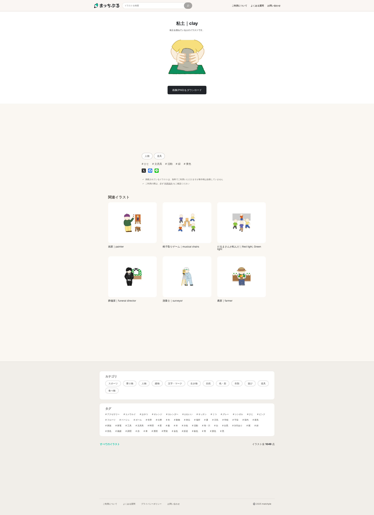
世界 (150, 420)
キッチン (202, 414)
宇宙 (236, 420)
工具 (129, 425)
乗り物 (129, 383)
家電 (119, 425)
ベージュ (125, 420)
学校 (226, 420)
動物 (178, 420)
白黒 (226, 425)
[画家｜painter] (132, 222)
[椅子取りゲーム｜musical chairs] (187, 222)
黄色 (188, 163)
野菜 (166, 431)
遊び (250, 383)
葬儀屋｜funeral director (122, 301)
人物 (147, 156)
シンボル (239, 414)
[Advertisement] (164, 127)
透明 (156, 431)
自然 (208, 383)
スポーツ (113, 383)
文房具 (158, 163)
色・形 (222, 383)
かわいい (188, 414)
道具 (159, 156)
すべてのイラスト (110, 444)
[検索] (188, 5)
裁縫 (119, 431)
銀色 (196, 431)
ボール (139, 420)
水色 (186, 425)
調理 (129, 431)
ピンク (262, 414)
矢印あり (238, 425)
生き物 (194, 383)
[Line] (157, 171)
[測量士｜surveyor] (187, 276)
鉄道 (186, 431)
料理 (152, 425)
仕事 (160, 420)
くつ (215, 414)
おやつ (145, 414)
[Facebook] (150, 171)
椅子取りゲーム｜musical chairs (181, 246)
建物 (157, 383)
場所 (198, 420)
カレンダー (173, 414)
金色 (176, 431)
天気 (216, 420)
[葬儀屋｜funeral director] (132, 276)
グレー (226, 414)
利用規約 (168, 183)
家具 (256, 420)
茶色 (109, 431)
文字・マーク (175, 383)
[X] (144, 171)
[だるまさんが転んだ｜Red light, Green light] (241, 222)
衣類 (237, 383)
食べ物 (111, 390)
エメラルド (130, 414)
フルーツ (111, 420)
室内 (246, 420)
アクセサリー (113, 414)
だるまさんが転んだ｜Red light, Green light (239, 247)
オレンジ (158, 414)
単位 (188, 420)
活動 (170, 163)
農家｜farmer (224, 301)
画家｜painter (116, 246)
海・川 (207, 425)
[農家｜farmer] (241, 276)
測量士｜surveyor (173, 301)
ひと (146, 163)
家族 (109, 425)
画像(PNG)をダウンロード (187, 90)
